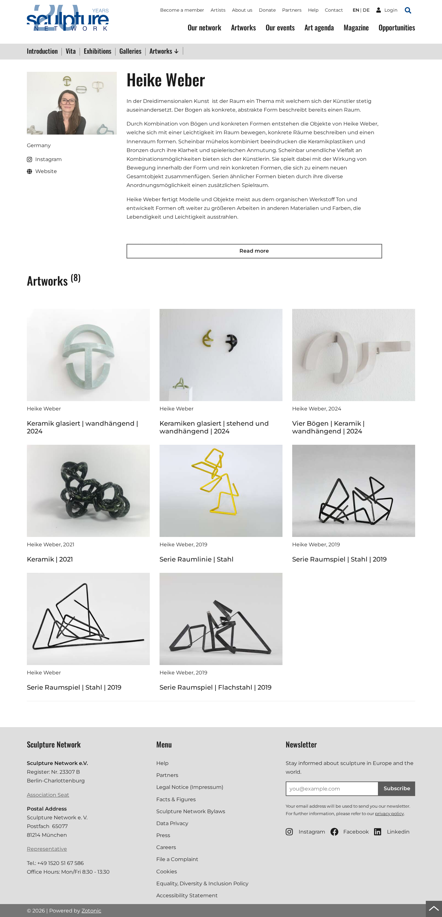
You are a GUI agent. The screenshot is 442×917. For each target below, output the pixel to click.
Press (163, 835)
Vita (71, 51)
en (356, 10)
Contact (334, 10)
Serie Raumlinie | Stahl (197, 559)
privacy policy (389, 813)
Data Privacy (172, 823)
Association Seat (48, 795)
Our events (280, 27)
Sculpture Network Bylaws (190, 811)
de (366, 10)
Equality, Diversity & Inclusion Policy (202, 883)
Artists (218, 10)
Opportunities (397, 27)
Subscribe (397, 788)
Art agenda (319, 27)
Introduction (42, 51)
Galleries (130, 51)
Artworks (243, 27)
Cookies (166, 871)
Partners (292, 10)
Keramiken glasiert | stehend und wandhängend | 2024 (214, 427)
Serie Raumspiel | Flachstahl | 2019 (215, 687)
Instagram (312, 832)
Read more (254, 251)
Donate (267, 10)
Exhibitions (97, 51)
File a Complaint (177, 859)
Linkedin (398, 832)
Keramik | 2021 (50, 559)
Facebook (356, 832)
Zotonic (91, 911)
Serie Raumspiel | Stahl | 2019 (339, 559)
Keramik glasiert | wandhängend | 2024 (82, 427)
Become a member (182, 10)
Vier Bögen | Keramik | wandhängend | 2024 (328, 427)
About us (242, 10)
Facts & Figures (176, 799)
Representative (47, 849)
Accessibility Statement (187, 895)
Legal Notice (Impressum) (189, 787)
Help (313, 10)
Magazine (356, 27)
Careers (166, 847)
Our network (204, 27)
